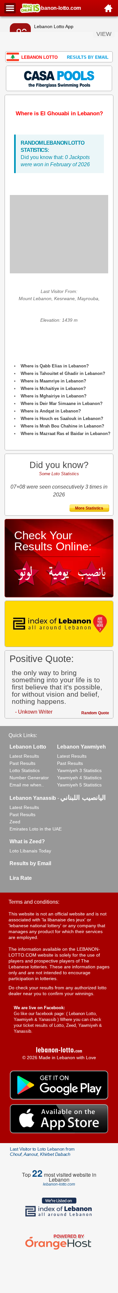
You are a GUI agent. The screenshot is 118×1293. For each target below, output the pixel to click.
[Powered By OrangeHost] (59, 1249)
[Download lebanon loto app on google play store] (59, 1098)
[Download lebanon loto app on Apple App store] (59, 1131)
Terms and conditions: (34, 902)
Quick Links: (23, 735)
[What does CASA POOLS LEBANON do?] (58, 78)
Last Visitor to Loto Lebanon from (42, 1151)
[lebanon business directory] (59, 624)
